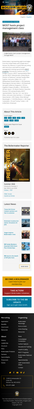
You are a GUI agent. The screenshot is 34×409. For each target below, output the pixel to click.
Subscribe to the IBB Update (17, 301)
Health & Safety (23, 349)
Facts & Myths (5, 357)
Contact (20, 367)
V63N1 (6, 126)
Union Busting (22, 329)
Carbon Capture (23, 344)
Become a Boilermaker (17, 279)
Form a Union (22, 326)
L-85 (18, 118)
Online (6, 190)
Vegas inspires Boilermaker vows (10, 233)
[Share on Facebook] (5, 133)
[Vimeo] (21, 372)
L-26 (10, 118)
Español (29, 17)
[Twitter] (10, 372)
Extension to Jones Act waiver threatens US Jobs (11, 223)
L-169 (11, 120)
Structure (4, 346)
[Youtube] (17, 372)
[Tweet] (9, 133)
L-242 (16, 120)
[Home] (17, 8)
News (20, 336)
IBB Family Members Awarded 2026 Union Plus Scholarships (10, 246)
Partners (4, 354)
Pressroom (4, 360)
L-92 (23, 118)
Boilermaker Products (8, 351)
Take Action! (17, 290)
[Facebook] (14, 372)
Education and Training (11, 22)
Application (4, 321)
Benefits (3, 324)
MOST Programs (23, 352)
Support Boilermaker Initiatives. (17, 293)
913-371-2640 (10, 385)
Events (3, 363)
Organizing (22, 318)
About (3, 336)
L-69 (14, 118)
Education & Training (24, 347)
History (3, 340)
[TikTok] (24, 372)
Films (2, 349)
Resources (4, 330)
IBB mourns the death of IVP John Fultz (11, 257)
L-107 (6, 120)
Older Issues (8, 194)
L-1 (6, 118)
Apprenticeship (23, 360)
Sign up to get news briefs (17, 305)
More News (24, 266)
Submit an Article (9, 196)
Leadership (4, 343)
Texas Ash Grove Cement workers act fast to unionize (10, 211)
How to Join (4, 327)
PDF (11, 190)
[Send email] (12, 133)
